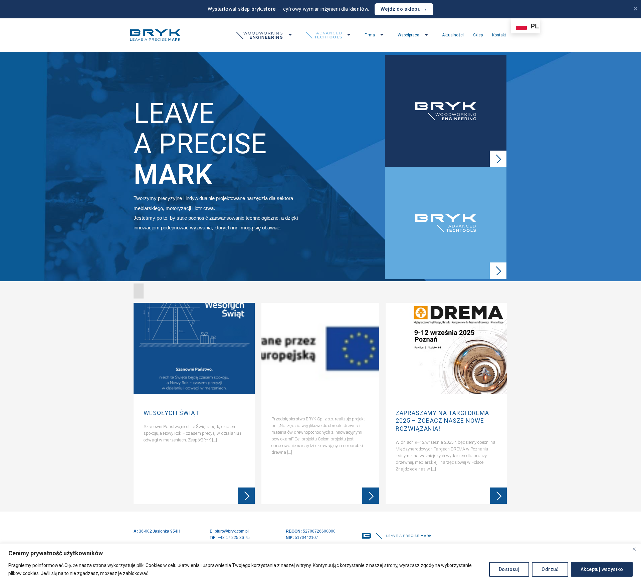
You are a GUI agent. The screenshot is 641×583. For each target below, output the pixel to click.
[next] (501, 405)
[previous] (140, 405)
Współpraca (408, 35)
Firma (370, 35)
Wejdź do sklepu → (404, 9)
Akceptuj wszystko (602, 569)
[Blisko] (634, 549)
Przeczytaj (246, 496)
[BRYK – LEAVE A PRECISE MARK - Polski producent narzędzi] (155, 35)
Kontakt (499, 35)
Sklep (478, 35)
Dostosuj (509, 569)
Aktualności (453, 35)
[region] (320, 563)
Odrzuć (550, 569)
